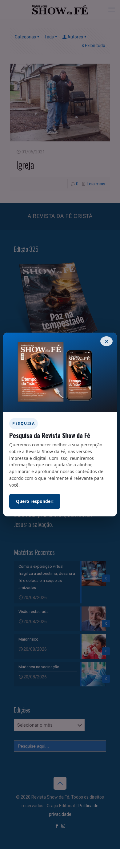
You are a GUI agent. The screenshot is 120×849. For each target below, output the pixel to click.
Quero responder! (35, 501)
